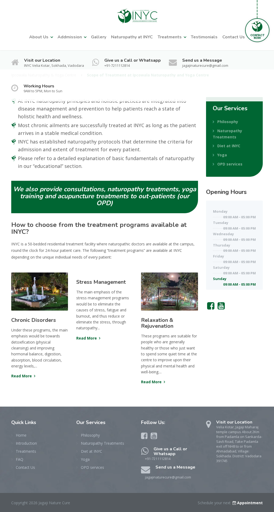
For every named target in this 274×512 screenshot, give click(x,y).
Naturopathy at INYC (132, 37)
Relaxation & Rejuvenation (157, 323)
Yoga (222, 154)
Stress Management (101, 282)
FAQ (19, 459)
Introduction (26, 443)
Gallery (98, 37)
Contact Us (233, 37)
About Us (38, 37)
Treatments (170, 37)
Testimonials (204, 37)
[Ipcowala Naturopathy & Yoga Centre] (137, 14)
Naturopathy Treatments (227, 133)
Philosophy (227, 121)
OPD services (229, 164)
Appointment (250, 502)
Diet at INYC (228, 145)
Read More (21, 375)
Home (21, 435)
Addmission (70, 37)
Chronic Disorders (33, 320)
